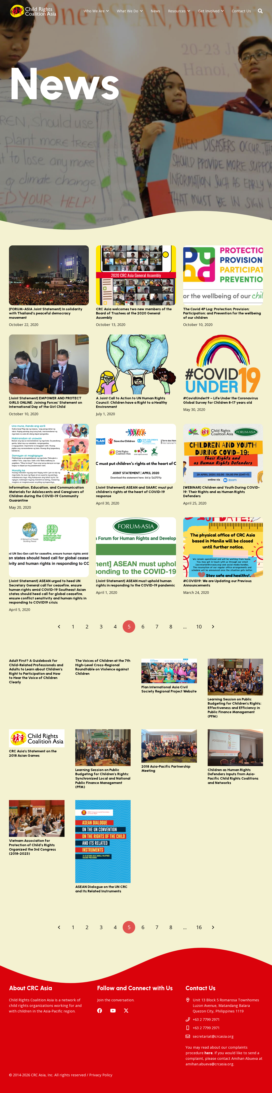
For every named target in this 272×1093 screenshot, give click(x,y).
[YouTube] (113, 1010)
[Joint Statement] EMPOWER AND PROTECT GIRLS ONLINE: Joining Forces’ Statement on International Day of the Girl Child (45, 402)
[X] (126, 1010)
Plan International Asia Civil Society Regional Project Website (169, 689)
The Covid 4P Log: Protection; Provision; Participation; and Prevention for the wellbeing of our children (222, 313)
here (208, 1052)
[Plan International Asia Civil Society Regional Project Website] (169, 671)
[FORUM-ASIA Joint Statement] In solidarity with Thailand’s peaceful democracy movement (45, 313)
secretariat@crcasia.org (213, 1036)
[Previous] (59, 626)
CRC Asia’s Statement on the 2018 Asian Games (33, 753)
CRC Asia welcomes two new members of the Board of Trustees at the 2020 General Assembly (134, 313)
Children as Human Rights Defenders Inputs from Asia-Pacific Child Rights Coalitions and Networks (233, 776)
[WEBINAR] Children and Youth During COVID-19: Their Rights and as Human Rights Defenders (221, 491)
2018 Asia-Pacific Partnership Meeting (165, 768)
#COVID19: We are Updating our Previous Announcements (217, 583)
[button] (107, 11)
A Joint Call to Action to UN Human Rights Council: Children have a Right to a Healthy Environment (131, 402)
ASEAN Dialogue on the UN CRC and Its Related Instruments (101, 889)
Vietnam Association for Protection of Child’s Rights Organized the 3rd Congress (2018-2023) (32, 847)
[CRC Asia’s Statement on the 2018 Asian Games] (37, 738)
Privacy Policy (100, 1075)
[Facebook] (99, 1010)
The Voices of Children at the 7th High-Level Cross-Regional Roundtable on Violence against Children (102, 667)
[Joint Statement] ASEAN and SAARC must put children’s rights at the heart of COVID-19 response (134, 491)
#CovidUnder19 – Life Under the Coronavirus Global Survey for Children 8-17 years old (220, 400)
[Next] (213, 626)
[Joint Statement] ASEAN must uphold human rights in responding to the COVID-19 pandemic (135, 583)
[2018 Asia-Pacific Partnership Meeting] (169, 745)
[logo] (34, 11)
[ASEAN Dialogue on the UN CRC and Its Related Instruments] (103, 841)
